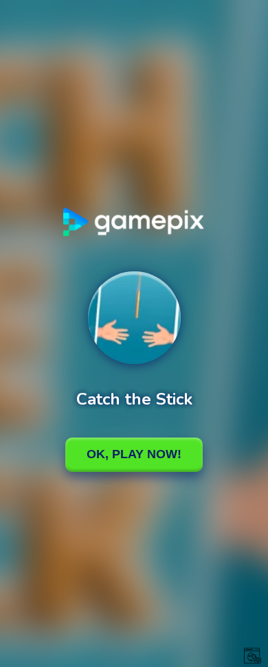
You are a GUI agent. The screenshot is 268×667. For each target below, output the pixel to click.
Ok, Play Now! (134, 454)
